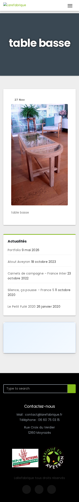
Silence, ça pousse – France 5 (31, 290)
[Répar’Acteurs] (25, 457)
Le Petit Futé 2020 (22, 306)
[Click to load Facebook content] (39, 337)
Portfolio (14, 250)
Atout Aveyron (19, 262)
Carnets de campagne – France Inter (37, 273)
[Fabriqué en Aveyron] (53, 457)
